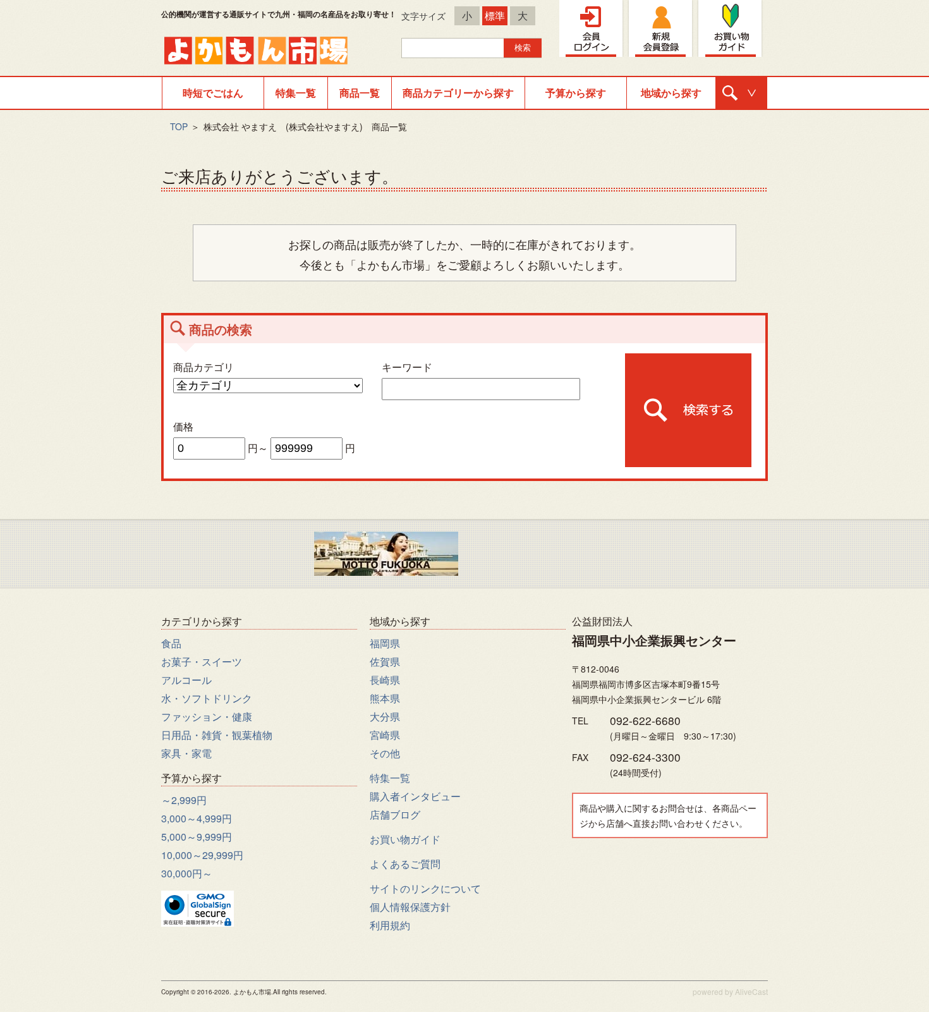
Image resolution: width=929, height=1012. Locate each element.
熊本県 (385, 698)
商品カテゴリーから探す (458, 92)
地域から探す (671, 92)
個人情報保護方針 (410, 906)
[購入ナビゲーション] (741, 93)
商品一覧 (359, 92)
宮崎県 (385, 735)
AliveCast (751, 991)
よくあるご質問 (405, 864)
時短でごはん (213, 92)
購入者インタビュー (415, 796)
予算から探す (575, 92)
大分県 (385, 716)
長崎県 (385, 680)
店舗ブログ (395, 814)
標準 (495, 15)
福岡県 (385, 643)
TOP (179, 126)
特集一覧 (296, 92)
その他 (385, 753)
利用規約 (390, 925)
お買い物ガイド (405, 839)
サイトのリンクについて (425, 888)
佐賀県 (385, 661)
